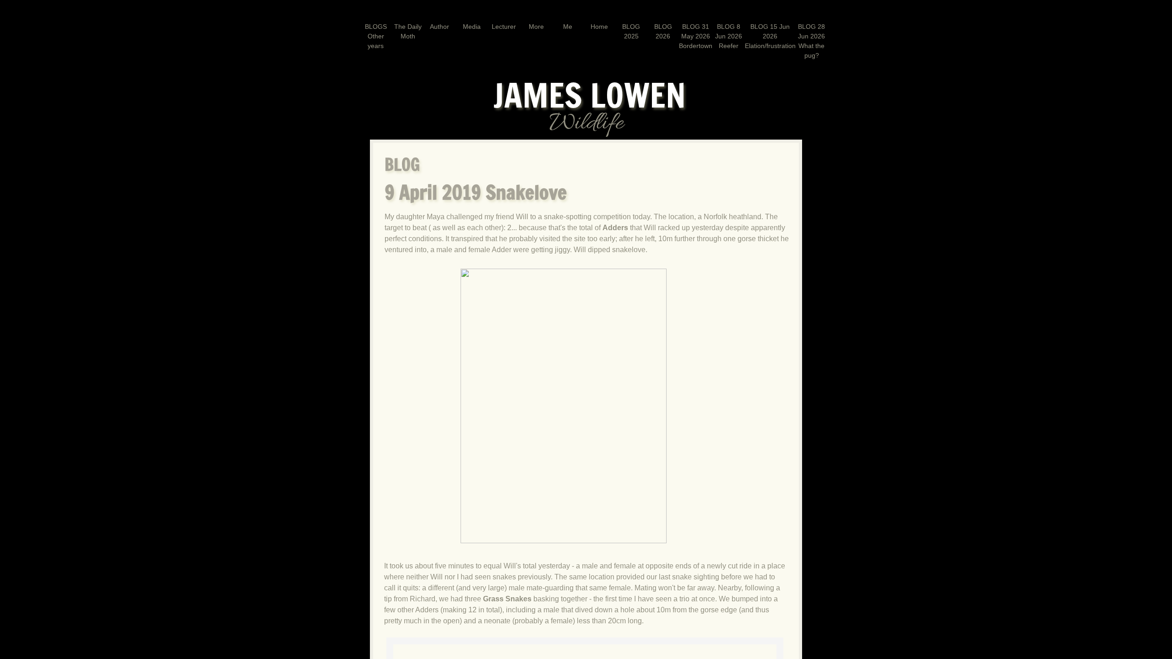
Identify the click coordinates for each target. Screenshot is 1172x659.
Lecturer (504, 26)
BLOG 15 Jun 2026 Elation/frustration (770, 36)
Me (567, 26)
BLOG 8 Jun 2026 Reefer (728, 36)
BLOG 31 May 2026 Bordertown (695, 36)
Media (472, 26)
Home (599, 26)
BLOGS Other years (376, 36)
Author (439, 26)
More (536, 26)
